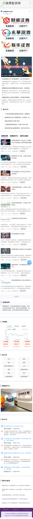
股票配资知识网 (20, 515)
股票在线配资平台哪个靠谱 (12, 121)
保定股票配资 (24, 376)
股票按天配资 (24, 369)
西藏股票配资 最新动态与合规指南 (21, 249)
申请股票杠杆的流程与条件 (19, 218)
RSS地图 (20, 513)
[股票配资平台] (11, 3)
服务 (9, 373)
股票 (9, 369)
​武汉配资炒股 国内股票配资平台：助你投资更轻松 (15, 499)
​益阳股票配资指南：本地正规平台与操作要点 (13, 495)
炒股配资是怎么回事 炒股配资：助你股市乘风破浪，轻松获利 (17, 468)
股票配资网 (22, 151)
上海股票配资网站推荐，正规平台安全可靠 (16, 124)
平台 (9, 359)
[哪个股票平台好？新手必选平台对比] (16, 66)
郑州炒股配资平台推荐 (17, 234)
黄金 (9, 362)
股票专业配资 (23, 166)
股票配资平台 (23, 275)
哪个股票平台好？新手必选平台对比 (12, 75)
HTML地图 (25, 513)
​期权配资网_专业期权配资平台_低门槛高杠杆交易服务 (16, 485)
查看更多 (16, 296)
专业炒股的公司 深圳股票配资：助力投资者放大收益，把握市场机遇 (17, 439)
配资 (24, 359)
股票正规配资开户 (9, 366)
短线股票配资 (8, 376)
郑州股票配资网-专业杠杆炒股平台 (21, 280)
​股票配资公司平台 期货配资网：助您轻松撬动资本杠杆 (16, 503)
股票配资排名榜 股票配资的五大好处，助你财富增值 (17, 88)
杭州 (24, 373)
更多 (29, 11)
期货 (24, 362)
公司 (24, 366)
